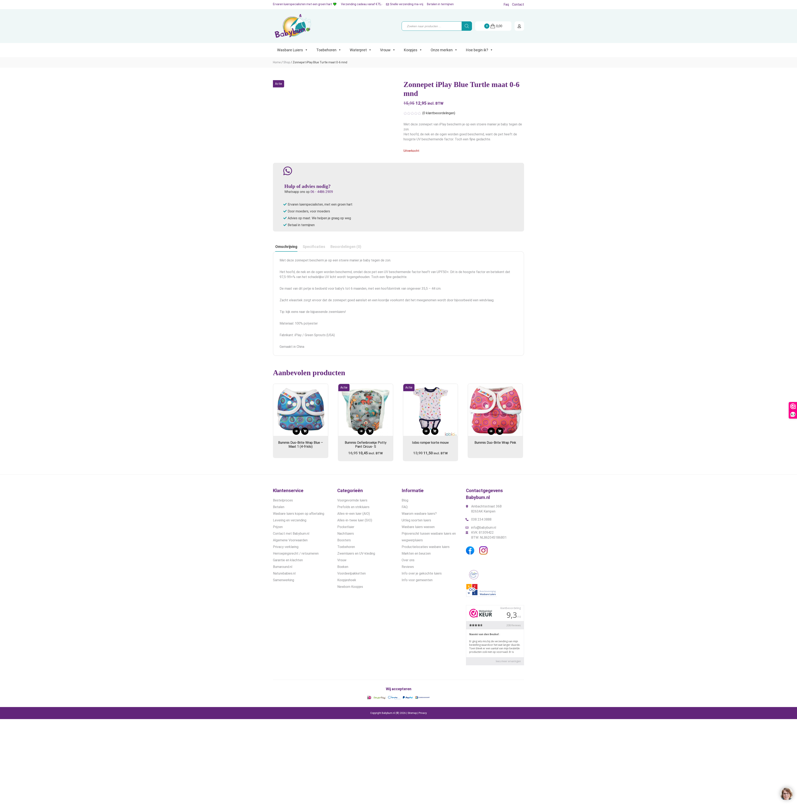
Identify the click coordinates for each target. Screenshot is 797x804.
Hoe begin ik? (477, 50)
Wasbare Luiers (290, 50)
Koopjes (410, 50)
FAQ (405, 507)
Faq (506, 4)
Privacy (423, 713)
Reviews (408, 567)
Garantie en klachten (288, 560)
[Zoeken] (467, 26)
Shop (286, 62)
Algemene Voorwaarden (290, 540)
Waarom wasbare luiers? (419, 514)
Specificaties (314, 246)
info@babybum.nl (483, 527)
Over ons (408, 560)
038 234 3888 (481, 519)
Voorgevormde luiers (352, 500)
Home (277, 62)
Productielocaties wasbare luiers (426, 547)
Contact (518, 4)
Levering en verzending (289, 520)
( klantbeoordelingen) (438, 113)
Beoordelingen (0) (345, 246)
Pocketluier (345, 527)
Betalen (278, 507)
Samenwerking (283, 580)
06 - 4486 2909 (321, 192)
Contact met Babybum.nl (291, 534)
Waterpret (358, 50)
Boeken (342, 567)
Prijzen (278, 527)
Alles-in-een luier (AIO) (353, 514)
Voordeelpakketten (351, 573)
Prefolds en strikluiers (353, 507)
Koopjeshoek (346, 580)
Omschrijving (286, 246)
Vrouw (385, 50)
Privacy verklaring (285, 547)
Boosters (344, 540)
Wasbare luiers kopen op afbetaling (298, 514)
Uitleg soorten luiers (416, 520)
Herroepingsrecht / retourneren (296, 553)
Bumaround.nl (282, 567)
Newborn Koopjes (350, 587)
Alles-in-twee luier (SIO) (354, 520)
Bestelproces (283, 500)
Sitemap (412, 713)
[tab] (286, 247)
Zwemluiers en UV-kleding (356, 553)
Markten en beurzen (416, 553)
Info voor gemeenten (417, 580)
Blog (405, 500)
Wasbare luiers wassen (418, 527)
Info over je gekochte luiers (422, 573)
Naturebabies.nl (284, 573)
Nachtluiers (345, 534)
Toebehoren (326, 50)
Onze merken (442, 50)
